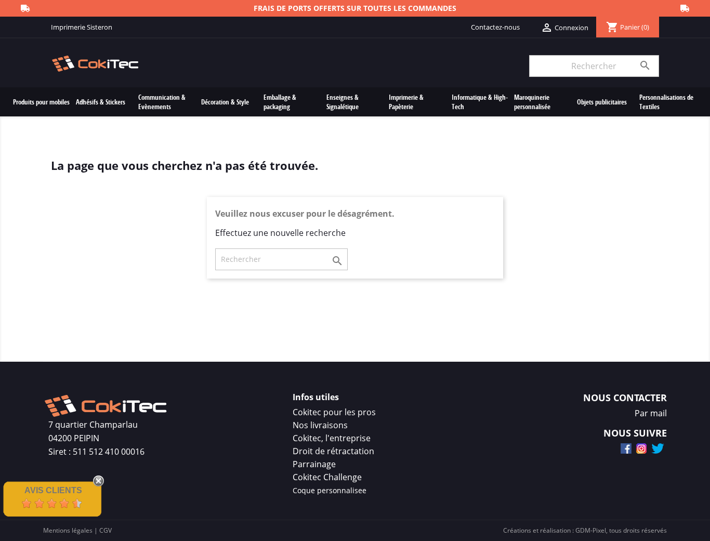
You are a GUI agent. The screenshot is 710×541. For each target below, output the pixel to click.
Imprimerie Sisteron (81, 27)
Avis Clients (53, 490)
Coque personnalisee (329, 490)
